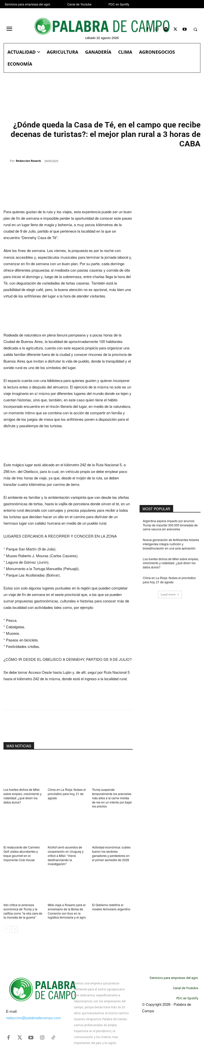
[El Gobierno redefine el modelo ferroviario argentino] (112, 885)
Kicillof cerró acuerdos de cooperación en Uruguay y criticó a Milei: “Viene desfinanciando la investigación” (66, 855)
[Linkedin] (72, 174)
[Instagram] (156, 29)
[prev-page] (6, 929)
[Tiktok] (53, 1037)
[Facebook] (147, 29)
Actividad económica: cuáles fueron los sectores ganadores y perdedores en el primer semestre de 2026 (111, 853)
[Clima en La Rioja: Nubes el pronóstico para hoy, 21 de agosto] (68, 770)
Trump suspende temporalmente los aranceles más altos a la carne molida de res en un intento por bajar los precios (112, 797)
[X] (175, 29)
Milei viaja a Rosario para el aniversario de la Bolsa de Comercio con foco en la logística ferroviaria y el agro (67, 911)
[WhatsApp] (61, 174)
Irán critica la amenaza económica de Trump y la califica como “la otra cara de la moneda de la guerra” (22, 911)
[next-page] (14, 929)
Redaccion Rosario (28, 161)
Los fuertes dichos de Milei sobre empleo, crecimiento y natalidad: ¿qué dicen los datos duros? (22, 795)
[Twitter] (19, 1037)
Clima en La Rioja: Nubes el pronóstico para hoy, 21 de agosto (67, 793)
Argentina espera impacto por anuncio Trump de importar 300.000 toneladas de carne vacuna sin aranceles (170, 525)
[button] (195, 29)
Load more (168, 594)
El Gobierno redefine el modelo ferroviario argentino (111, 907)
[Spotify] (166, 29)
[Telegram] (84, 174)
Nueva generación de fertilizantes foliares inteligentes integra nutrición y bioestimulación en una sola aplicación (171, 544)
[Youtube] (184, 29)
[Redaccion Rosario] (6, 160)
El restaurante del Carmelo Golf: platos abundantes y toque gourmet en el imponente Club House (21, 853)
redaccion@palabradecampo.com (33, 1017)
